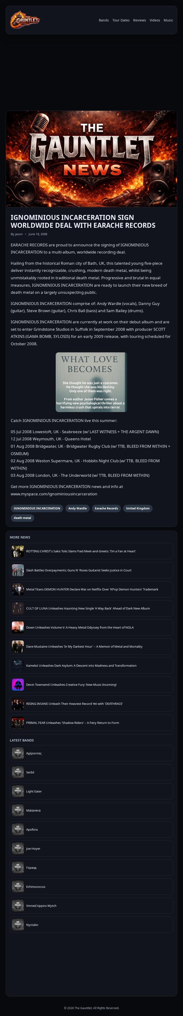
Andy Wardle (77, 508)
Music (168, 20)
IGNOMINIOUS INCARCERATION (37, 508)
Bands (104, 20)
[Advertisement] (91, 73)
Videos (155, 20)
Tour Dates (121, 20)
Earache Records (106, 508)
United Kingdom (138, 508)
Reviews (139, 20)
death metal (22, 518)
